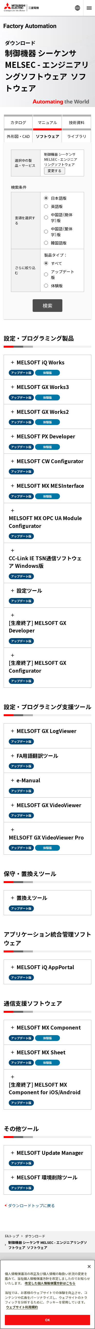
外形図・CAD (18, 136)
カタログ (18, 122)
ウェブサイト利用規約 (22, 1307)
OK (47, 1320)
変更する (54, 170)
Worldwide (77, 8)
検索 (47, 305)
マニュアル (47, 122)
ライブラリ (76, 136)
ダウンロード (35, 1236)
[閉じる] (89, 1266)
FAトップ (12, 1236)
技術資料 (77, 122)
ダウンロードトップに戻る (31, 1205)
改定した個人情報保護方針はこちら (50, 1283)
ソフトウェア (47, 136)
